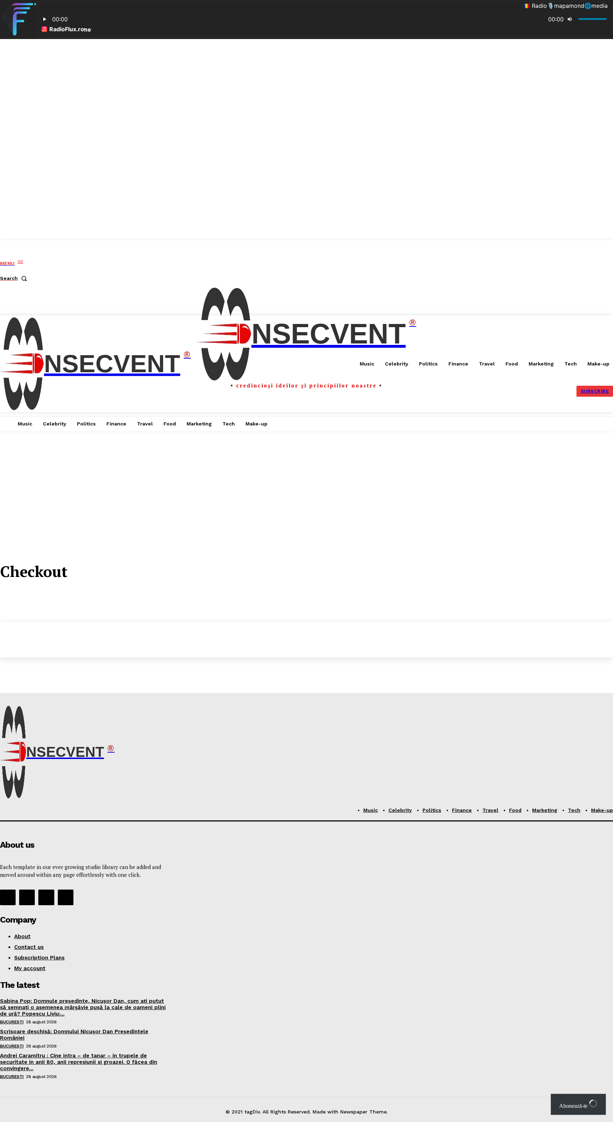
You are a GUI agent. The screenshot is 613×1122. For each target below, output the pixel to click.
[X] (46, 897)
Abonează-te (574, 1106)
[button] (15, 278)
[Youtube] (65, 897)
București (12, 1021)
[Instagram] (27, 897)
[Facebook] (8, 897)
